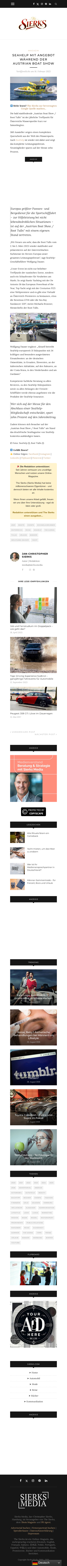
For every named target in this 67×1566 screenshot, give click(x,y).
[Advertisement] (33, 182)
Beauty (42, 1193)
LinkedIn (14, 457)
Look (26, 1213)
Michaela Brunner (46, 525)
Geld (26, 1203)
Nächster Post (45, 734)
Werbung (37, 1238)
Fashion (49, 1198)
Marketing (47, 1213)
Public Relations (35, 1223)
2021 (21, 1183)
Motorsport (47, 1218)
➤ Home (33, 1372)
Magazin (33, 51)
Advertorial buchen (20, 1527)
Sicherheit (38, 1228)
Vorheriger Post (23, 732)
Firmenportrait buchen (43, 1527)
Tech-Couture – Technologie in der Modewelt (33, 1157)
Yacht (34, 540)
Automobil (16, 1193)
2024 (44, 1183)
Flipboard (26, 457)
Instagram (45, 454)
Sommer (15, 1233)
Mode (24, 1218)
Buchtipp (15, 1198)
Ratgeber (16, 1228)
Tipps (39, 1233)
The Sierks (50, 530)
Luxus (35, 1213)
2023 (13, 525)
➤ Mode (33, 1384)
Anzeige (38, 1188)
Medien (14, 1218)
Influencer (16, 1208)
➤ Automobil (33, 1378)
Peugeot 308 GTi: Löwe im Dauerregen (31, 713)
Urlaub (23, 535)
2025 (51, 1183)
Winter (49, 1238)
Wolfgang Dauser (20, 540)
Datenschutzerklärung (41, 1530)
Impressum (33, 1533)
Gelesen (36, 1203)
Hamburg (48, 1203)
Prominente (17, 1223)
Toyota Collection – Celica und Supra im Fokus (33, 1117)
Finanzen (15, 1203)
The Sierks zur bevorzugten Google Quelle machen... (39, 107)
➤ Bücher (33, 1395)
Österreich (16, 530)
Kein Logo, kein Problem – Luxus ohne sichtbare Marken (34, 997)
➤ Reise (34, 1390)
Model (34, 1218)
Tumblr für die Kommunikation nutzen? (33, 1077)
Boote (21, 525)
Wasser (33, 535)
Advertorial (25, 1188)
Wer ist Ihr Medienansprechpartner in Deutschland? (41, 867)
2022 (28, 1183)
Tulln (14, 535)
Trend (48, 1233)
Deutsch (44, 1562)
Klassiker (30, 1208)
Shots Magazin (28, 1522)
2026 (13, 1188)
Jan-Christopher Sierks (35, 555)
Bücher (27, 1198)
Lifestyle (15, 1213)
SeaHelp (20, 140)
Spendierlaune (21, 1530)
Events (31, 525)
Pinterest (36, 457)
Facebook (33, 454)
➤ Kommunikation (33, 1401)
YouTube (15, 1243)
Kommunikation (46, 1208)
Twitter (47, 457)
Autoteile (30, 1193)
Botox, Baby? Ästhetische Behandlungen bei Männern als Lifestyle (34, 1035)
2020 (13, 1183)
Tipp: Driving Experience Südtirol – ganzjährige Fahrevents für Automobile (31, 677)
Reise (28, 530)
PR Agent (45, 1522)
